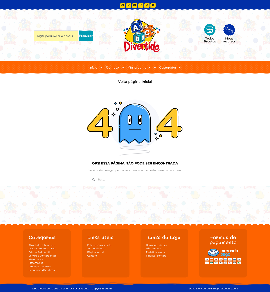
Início (93, 67)
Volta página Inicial (135, 82)
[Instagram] (128, 5)
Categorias (168, 67)
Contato (112, 67)
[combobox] (56, 36)
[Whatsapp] (140, 5)
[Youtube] (134, 5)
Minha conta (137, 67)
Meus (229, 40)
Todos (210, 40)
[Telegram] (153, 5)
